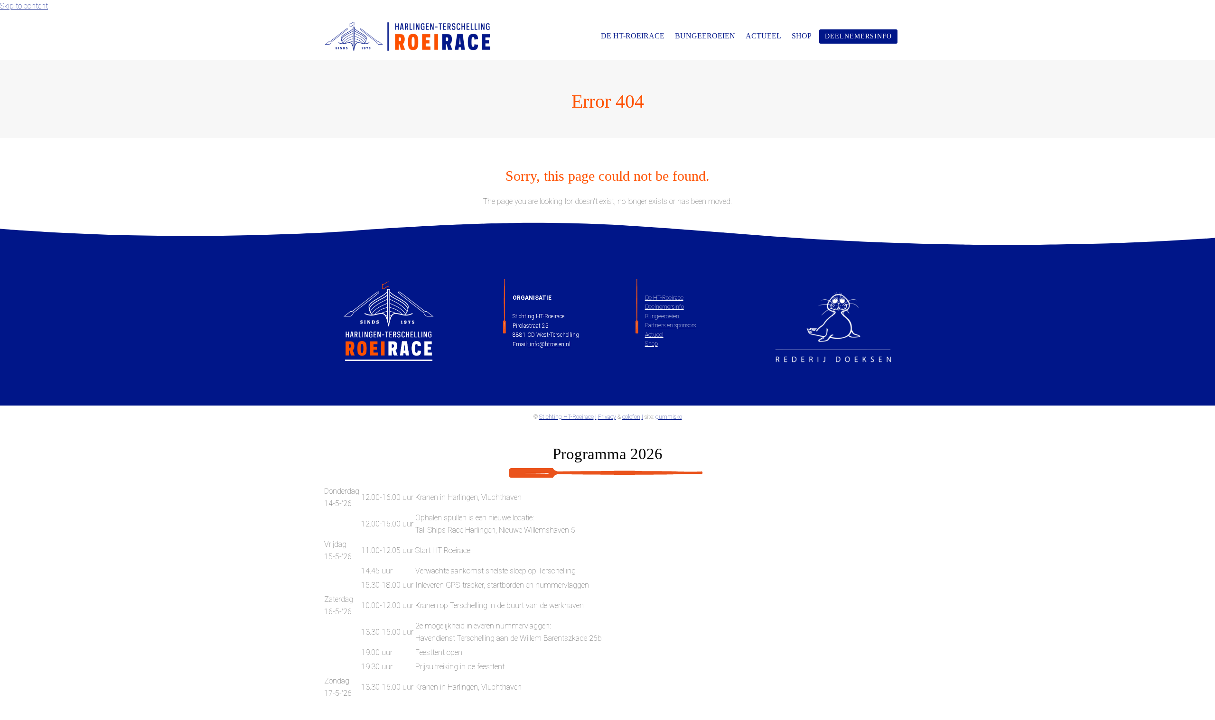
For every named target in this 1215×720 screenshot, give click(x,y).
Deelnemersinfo (664, 307)
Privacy (607, 417)
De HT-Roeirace (664, 298)
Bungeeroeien (662, 316)
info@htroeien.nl (549, 344)
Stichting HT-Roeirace (566, 417)
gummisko (668, 417)
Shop (651, 344)
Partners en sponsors (670, 325)
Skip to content (24, 5)
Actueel (654, 335)
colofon (631, 417)
